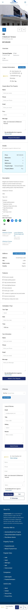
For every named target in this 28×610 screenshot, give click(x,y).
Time (3, 324)
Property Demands (9, 546)
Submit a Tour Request (14, 378)
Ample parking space (9, 280)
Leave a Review (6, 397)
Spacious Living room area (11, 299)
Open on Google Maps (20, 253)
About (6, 588)
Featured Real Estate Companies (13, 534)
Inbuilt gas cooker (9, 290)
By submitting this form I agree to (13, 133)
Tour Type (5, 309)
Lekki (6, 557)
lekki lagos (7, 562)
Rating (6, 424)
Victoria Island (8, 568)
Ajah (6, 565)
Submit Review (14, 446)
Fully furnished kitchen (10, 282)
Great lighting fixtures (9, 285)
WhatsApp (12, 78)
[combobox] (14, 114)
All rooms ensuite (8, 277)
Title (6, 417)
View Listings (22, 67)
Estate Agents (8, 576)
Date (3, 316)
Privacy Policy (8, 596)
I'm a (3, 111)
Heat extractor (8, 288)
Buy (4, 34)
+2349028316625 (15, 73)
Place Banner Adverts (10, 537)
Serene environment (9, 296)
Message (4, 118)
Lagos (6, 560)
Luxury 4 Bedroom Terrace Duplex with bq (19, 234)
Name (4, 89)
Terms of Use (8, 134)
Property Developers (10, 579)
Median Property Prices (11, 548)
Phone (4, 97)
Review (7, 431)
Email (3, 104)
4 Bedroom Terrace (7, 232)
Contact (7, 590)
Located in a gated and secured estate (14, 293)
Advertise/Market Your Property (13, 532)
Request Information (14, 137)
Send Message (9, 494)
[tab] (4, 30)
